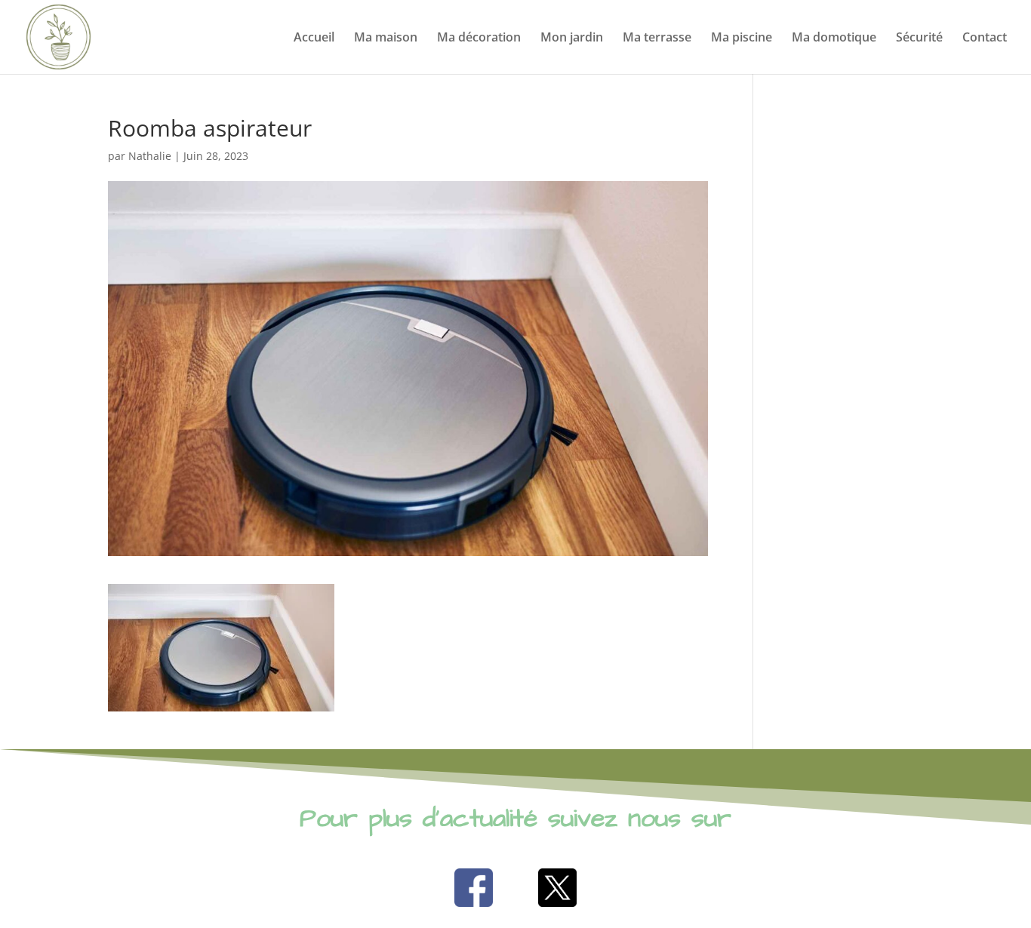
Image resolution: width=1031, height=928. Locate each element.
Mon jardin (571, 38)
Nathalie (149, 156)
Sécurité (919, 38)
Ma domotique (834, 38)
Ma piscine (741, 38)
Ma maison (385, 38)
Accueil (314, 38)
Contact (984, 38)
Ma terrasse (657, 38)
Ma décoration (479, 38)
